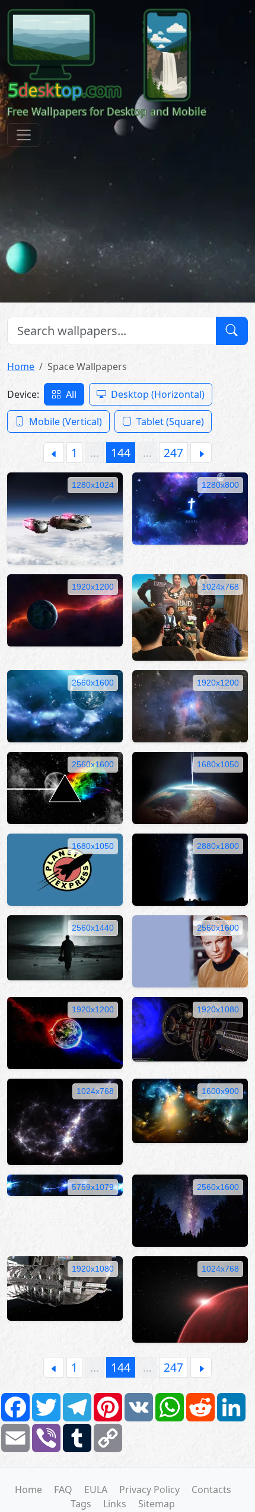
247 (173, 453)
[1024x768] (190, 616)
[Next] (201, 452)
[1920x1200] (65, 609)
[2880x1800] (190, 868)
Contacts (211, 1489)
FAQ (63, 1489)
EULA (95, 1489)
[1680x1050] (190, 786)
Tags (81, 1503)
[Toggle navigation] (23, 135)
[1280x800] (190, 507)
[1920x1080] (190, 1028)
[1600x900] (190, 1110)
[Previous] (53, 452)
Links (114, 1503)
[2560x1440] (65, 946)
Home (20, 366)
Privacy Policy (149, 1489)
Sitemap (156, 1503)
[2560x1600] (65, 705)
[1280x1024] (65, 517)
